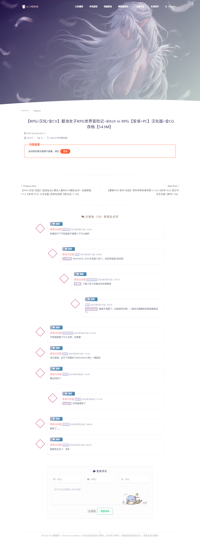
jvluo (65, 353)
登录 (65, 151)
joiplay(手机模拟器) (59, 138)
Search (172, 6)
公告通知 (79, 6)
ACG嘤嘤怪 (54, 535)
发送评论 (105, 511)
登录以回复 (56, 229)
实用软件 (155, 6)
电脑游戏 (108, 6)
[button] (92, 511)
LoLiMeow (76, 535)
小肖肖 (66, 229)
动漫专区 (140, 6)
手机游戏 (93, 6)
